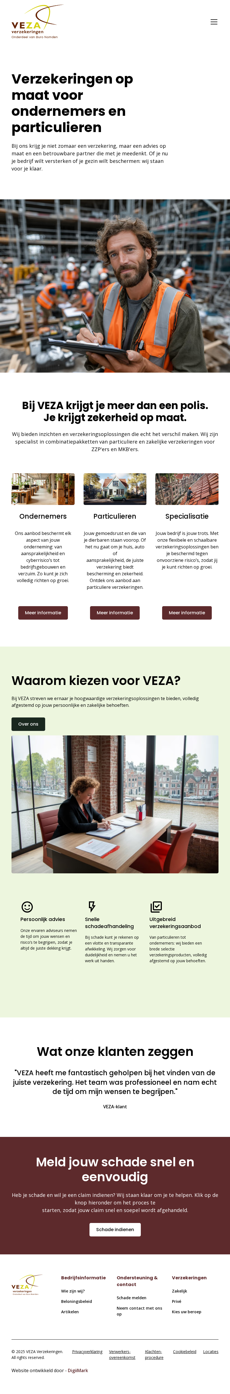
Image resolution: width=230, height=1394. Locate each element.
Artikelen (70, 1311)
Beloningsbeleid (76, 1301)
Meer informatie (43, 613)
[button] (213, 22)
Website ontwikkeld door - (50, 1370)
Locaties (211, 1351)
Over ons (28, 724)
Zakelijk (179, 1291)
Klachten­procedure (154, 1354)
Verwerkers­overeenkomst (122, 1354)
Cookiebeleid (184, 1351)
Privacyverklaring (87, 1351)
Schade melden (131, 1297)
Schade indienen (115, 1229)
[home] (38, 22)
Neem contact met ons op (139, 1311)
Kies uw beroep (186, 1311)
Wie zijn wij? (73, 1291)
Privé (176, 1301)
